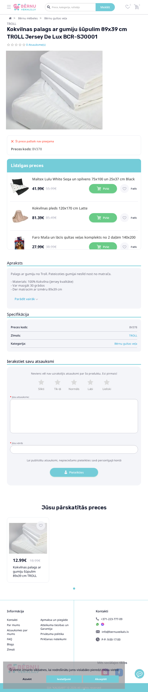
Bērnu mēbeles (28, 18)
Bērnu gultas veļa (55, 18)
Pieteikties (76, 472)
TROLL (11, 24)
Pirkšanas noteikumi (53, 639)
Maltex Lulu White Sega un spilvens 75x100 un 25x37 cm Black (83, 179)
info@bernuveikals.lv (115, 632)
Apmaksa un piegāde (54, 620)
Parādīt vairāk (25, 299)
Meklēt (105, 7)
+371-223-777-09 (111, 619)
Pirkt (106, 189)
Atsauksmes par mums (17, 632)
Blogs (10, 644)
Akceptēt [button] (101, 679)
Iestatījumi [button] (64, 679)
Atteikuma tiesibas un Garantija (54, 626)
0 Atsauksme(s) (35, 44)
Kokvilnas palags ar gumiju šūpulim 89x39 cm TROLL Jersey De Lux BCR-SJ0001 (27, 576)
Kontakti (12, 620)
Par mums (13, 625)
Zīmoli (11, 649)
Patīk (134, 188)
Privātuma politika (52, 634)
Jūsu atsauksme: (20, 397)
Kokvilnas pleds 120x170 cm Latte (59, 208)
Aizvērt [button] (27, 679)
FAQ (9, 639)
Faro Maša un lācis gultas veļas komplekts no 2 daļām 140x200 (83, 237)
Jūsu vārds (17, 443)
